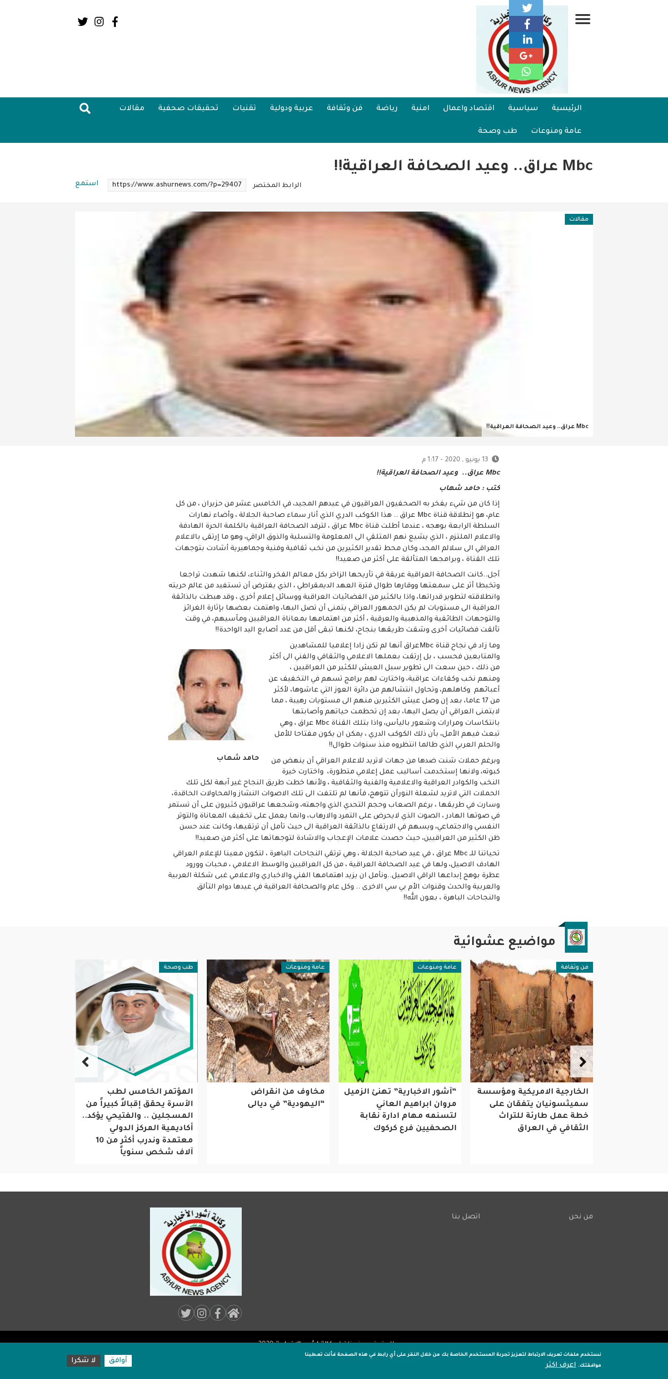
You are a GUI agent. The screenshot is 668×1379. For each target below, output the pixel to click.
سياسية (523, 109)
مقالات (132, 109)
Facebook (115, 22)
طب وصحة (497, 131)
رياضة (387, 109)
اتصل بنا (466, 1217)
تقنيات (244, 109)
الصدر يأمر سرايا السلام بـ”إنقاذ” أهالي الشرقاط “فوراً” (145, 1104)
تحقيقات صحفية (188, 109)
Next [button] (86, 1061)
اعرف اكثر (561, 1365)
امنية (420, 109)
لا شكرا (83, 1361)
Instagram (99, 22)
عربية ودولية (291, 109)
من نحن (581, 1217)
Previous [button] (581, 1061)
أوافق (118, 1361)
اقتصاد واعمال (468, 109)
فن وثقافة (345, 109)
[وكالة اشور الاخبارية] (192, 1251)
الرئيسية (567, 109)
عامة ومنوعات (556, 131)
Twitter (83, 22)
